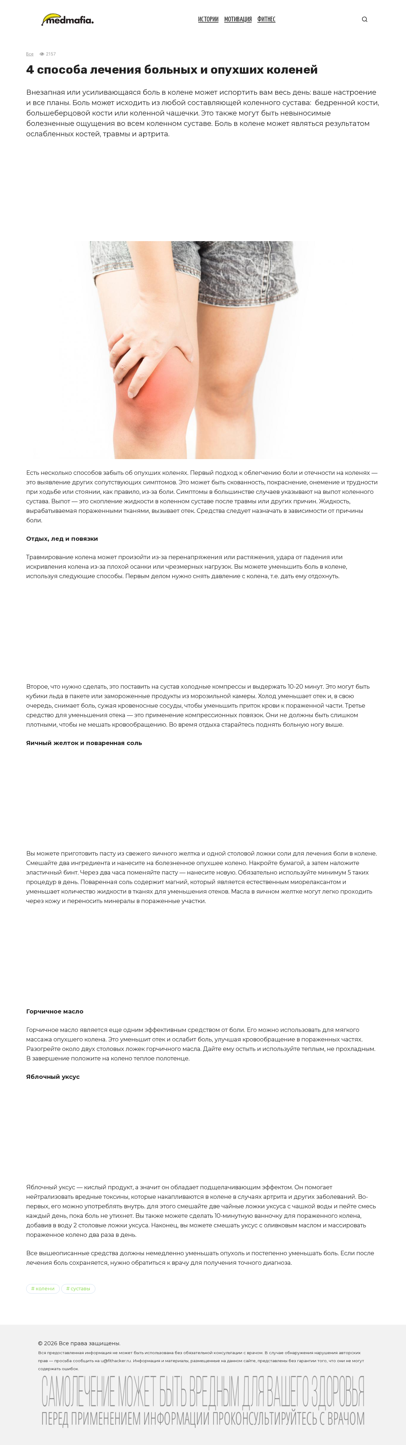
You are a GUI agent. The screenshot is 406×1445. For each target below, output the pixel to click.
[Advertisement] (203, 190)
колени (45, 1288)
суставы (80, 1288)
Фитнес (266, 19)
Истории (208, 19)
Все (30, 54)
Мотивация (238, 19)
